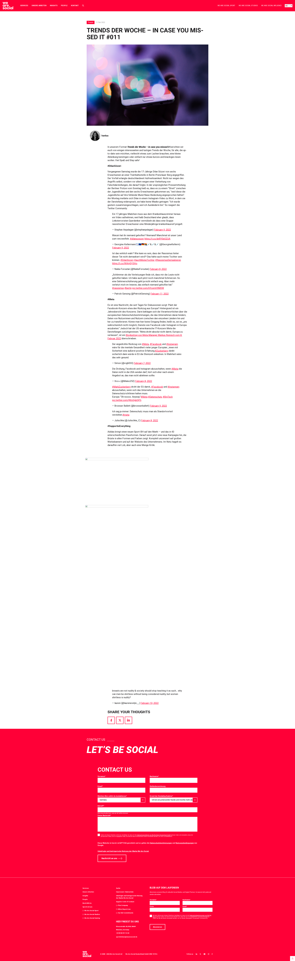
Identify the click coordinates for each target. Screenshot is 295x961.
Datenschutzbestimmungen (161, 843)
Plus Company (123, 905)
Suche (118, 888)
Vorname (102, 776)
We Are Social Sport (226, 5)
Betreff (101, 806)
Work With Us (87, 903)
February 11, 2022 (159, 293)
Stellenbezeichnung (157, 786)
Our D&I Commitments (125, 913)
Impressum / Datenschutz (125, 892)
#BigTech (168, 396)
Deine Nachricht (104, 815)
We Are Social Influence (271, 5)
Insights (54, 5)
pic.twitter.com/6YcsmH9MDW (148, 288)
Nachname (154, 776)
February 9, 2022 (162, 229)
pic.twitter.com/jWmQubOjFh (126, 400)
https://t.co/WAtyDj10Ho (124, 263)
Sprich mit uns (87, 907)
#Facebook (156, 344)
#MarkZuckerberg (121, 386)
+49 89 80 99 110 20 (122, 933)
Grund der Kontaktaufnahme (161, 796)
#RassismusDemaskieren (168, 260)
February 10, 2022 (149, 703)
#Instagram (172, 344)
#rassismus (118, 288)
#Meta (145, 344)
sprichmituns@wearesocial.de (126, 937)
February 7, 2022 (142, 363)
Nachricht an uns (109, 858)
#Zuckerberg (161, 350)
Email (100, 786)
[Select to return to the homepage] (6, 5)
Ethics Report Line (124, 909)
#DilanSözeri (127, 260)
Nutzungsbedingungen (185, 843)
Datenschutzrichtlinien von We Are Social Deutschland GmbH (154, 835)
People (64, 5)
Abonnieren (157, 927)
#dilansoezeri (137, 238)
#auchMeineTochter (144, 260)
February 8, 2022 (158, 269)
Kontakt (75, 5)
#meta (126, 414)
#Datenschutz (155, 396)
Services (24, 5)
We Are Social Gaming (92, 918)
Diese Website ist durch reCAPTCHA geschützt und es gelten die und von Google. (147, 844)
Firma (152, 906)
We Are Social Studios (248, 5)
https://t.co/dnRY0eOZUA (157, 238)
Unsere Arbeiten (39, 5)
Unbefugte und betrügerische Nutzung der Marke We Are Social (123, 851)
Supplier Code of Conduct (125, 902)
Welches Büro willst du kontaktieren (112, 796)
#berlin (128, 288)
